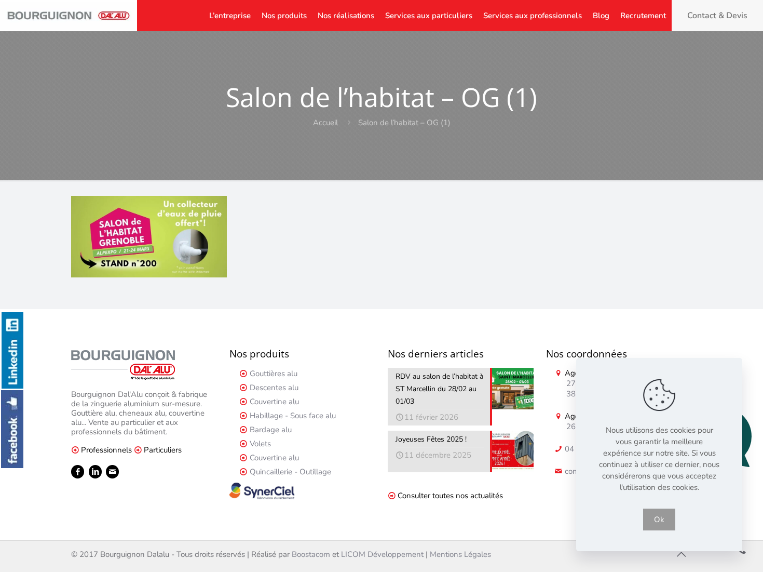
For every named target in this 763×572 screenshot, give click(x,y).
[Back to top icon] (681, 555)
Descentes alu (274, 387)
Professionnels (106, 450)
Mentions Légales (460, 554)
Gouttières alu (273, 373)
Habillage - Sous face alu (293, 415)
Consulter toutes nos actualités (450, 495)
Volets (260, 443)
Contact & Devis (717, 15)
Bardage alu (271, 429)
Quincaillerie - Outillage (290, 472)
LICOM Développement (382, 554)
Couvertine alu (274, 401)
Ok (659, 519)
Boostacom (311, 554)
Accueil (325, 122)
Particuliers (163, 450)
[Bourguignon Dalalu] (68, 15)
